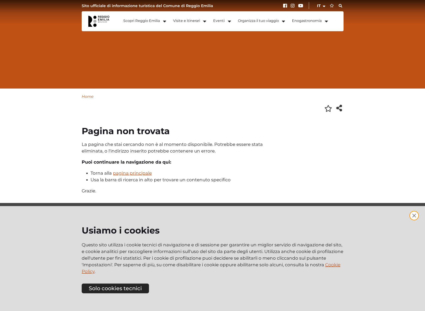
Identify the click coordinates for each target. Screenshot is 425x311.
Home (87, 96)
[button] (321, 5)
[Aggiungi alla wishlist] (328, 108)
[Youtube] (301, 6)
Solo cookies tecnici (115, 288)
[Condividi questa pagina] (339, 108)
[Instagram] (293, 6)
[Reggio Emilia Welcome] (101, 21)
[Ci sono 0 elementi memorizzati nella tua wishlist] (332, 6)
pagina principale (132, 173)
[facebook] (286, 6)
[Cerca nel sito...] (340, 6)
